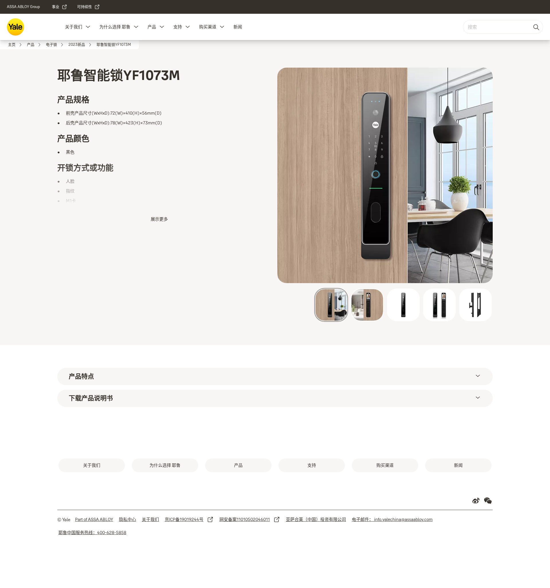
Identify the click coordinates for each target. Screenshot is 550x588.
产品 (152, 27)
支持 (177, 27)
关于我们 (73, 27)
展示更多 (159, 219)
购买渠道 (207, 27)
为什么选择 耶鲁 (114, 27)
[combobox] (503, 27)
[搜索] (536, 27)
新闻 (237, 27)
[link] (59, 7)
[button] (88, 26)
